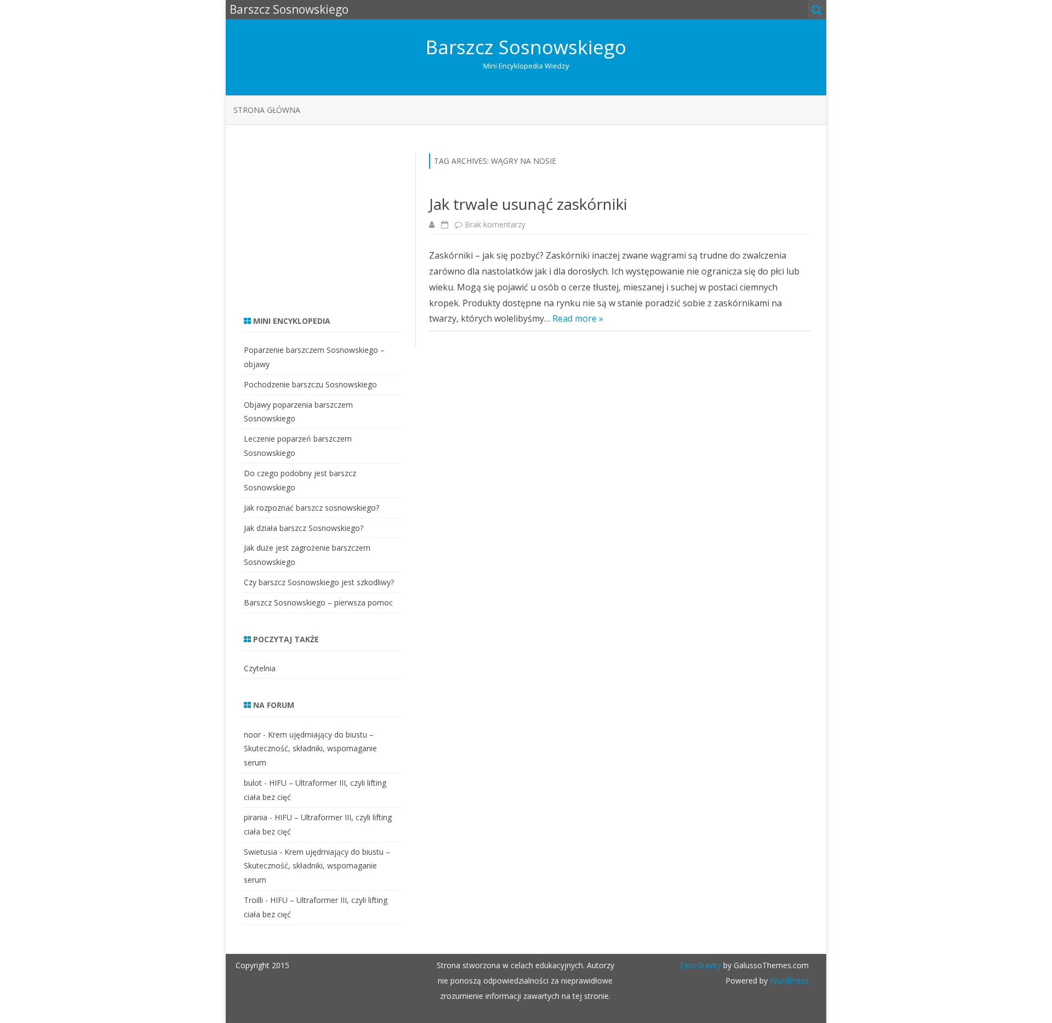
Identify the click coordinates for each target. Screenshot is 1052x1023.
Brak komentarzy (495, 224)
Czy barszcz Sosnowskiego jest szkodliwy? (319, 582)
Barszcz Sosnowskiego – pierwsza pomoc (318, 602)
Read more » (577, 318)
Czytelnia (260, 668)
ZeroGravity (700, 965)
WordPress (788, 980)
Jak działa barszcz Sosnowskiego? (303, 528)
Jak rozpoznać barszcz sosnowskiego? (311, 507)
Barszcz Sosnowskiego (526, 47)
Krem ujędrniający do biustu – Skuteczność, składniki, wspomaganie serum (310, 748)
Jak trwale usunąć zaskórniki (528, 203)
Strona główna (266, 110)
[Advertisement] (323, 221)
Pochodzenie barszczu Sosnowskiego (310, 384)
